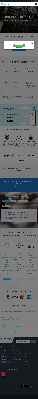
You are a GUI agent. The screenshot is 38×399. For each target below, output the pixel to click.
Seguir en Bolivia (19, 47)
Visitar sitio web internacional (19, 45)
